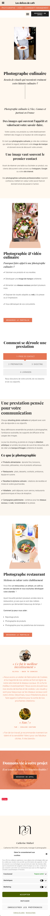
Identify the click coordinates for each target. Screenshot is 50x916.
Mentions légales (30, 912)
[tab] (25, 356)
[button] (46, 854)
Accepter (25, 894)
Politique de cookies (19, 912)
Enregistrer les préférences (25, 907)
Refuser (25, 901)
